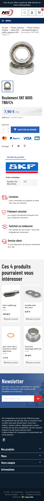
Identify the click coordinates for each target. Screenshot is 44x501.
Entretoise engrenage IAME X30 (33, 347)
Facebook (4, 440)
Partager (12, 146)
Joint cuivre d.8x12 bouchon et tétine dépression (10, 348)
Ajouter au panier (25, 129)
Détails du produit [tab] (15, 157)
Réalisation (17, 497)
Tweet (18, 146)
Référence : (6, 117)
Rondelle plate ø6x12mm (30, 306)
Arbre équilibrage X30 (9, 306)
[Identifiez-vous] (32, 12)
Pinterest (24, 146)
